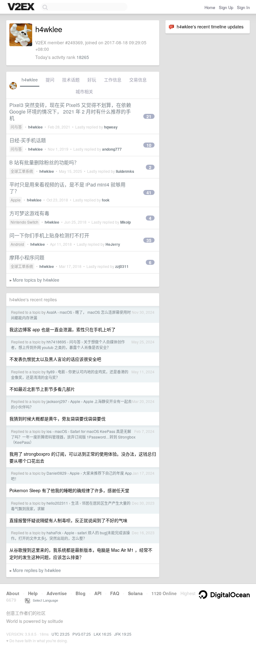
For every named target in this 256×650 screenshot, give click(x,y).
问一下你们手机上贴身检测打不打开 (49, 235)
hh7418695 (56, 341)
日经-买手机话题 (27, 140)
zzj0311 (122, 266)
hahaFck (54, 532)
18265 (82, 57)
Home (209, 7)
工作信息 (112, 79)
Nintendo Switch (24, 222)
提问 (50, 79)
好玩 (91, 79)
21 (148, 116)
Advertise (57, 593)
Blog (81, 593)
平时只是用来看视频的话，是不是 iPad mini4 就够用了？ (67, 188)
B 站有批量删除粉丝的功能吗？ (44, 162)
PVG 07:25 (81, 634)
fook (106, 200)
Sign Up (226, 7)
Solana (135, 593)
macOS (66, 312)
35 (148, 240)
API (97, 593)
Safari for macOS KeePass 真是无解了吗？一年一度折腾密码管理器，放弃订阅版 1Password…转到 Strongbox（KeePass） (73, 437)
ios (49, 431)
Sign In (243, 7)
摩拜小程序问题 (26, 257)
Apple (16, 199)
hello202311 (57, 503)
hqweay (111, 127)
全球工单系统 (22, 171)
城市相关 (84, 91)
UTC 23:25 (61, 634)
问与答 (16, 126)
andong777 (112, 149)
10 (148, 145)
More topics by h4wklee (36, 280)
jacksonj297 (57, 401)
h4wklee (30, 79)
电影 (61, 371)
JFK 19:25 (122, 634)
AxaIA (52, 312)
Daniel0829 (56, 473)
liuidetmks (125, 171)
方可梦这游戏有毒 (29, 213)
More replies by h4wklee (37, 570)
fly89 (51, 371)
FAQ (114, 593)
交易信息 (138, 79)
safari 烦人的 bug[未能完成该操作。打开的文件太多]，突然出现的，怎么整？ (70, 535)
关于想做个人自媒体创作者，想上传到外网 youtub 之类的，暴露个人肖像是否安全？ (68, 344)
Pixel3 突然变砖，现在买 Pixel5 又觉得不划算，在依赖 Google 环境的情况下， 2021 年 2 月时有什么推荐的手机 (70, 111)
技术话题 (71, 79)
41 (148, 192)
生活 (75, 503)
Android (17, 244)
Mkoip (125, 222)
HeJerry (113, 244)
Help (33, 593)
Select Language (44, 600)
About (12, 593)
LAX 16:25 (102, 634)
